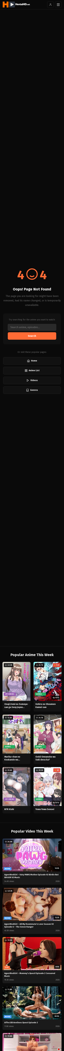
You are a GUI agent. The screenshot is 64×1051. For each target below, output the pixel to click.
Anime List (34, 370)
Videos (34, 380)
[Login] (50, 4)
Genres (34, 390)
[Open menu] (58, 4)
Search (32, 335)
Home (34, 360)
